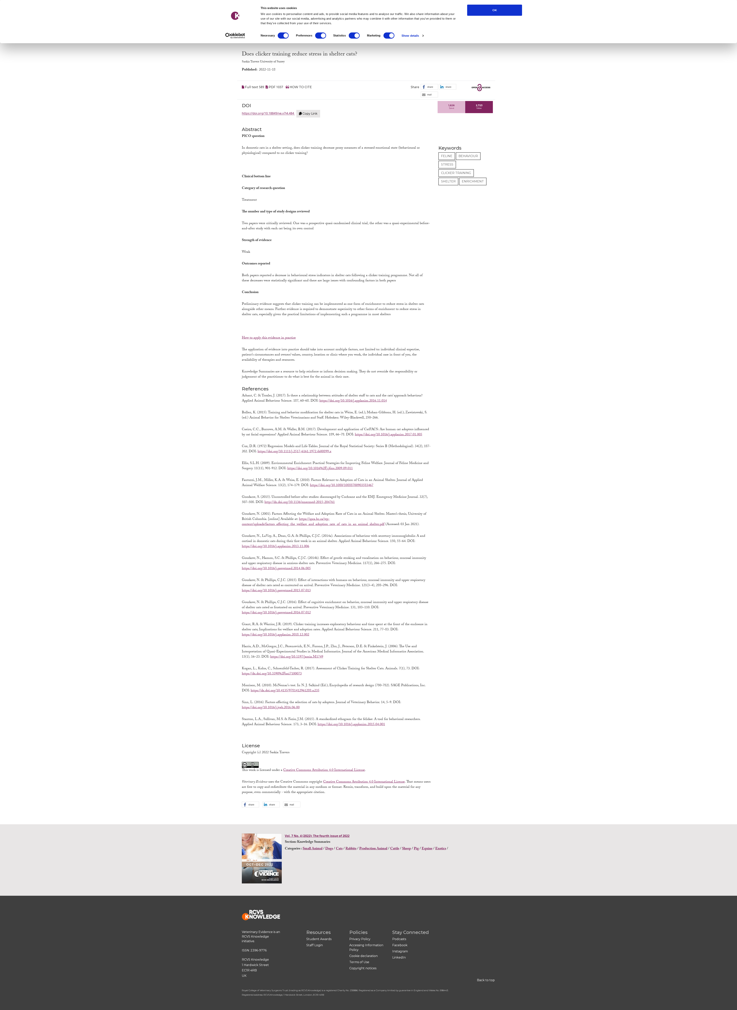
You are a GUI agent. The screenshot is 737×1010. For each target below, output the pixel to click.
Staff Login (314, 945)
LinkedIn (399, 957)
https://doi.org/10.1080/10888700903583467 (341, 486)
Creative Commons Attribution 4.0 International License (324, 770)
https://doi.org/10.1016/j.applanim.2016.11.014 (353, 401)
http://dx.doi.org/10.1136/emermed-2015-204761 (299, 502)
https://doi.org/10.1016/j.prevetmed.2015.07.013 (276, 591)
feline (446, 156)
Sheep (406, 849)
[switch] (320, 35)
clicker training (456, 173)
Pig (416, 849)
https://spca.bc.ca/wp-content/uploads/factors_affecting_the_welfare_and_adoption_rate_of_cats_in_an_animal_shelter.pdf (313, 522)
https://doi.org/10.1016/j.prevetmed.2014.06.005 (276, 569)
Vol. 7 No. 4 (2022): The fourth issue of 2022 (317, 836)
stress (447, 164)
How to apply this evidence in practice (269, 338)
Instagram (400, 951)
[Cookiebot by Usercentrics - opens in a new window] (235, 36)
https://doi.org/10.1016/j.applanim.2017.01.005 (388, 435)
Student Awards (318, 939)
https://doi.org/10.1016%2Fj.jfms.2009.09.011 (320, 469)
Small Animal (312, 849)
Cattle (394, 849)
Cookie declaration (363, 956)
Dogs (329, 849)
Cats (339, 849)
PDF (272, 87)
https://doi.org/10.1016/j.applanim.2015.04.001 (351, 725)
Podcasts (399, 939)
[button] (429, 87)
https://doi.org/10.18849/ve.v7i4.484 (268, 113)
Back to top (486, 980)
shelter (448, 181)
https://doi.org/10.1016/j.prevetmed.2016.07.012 (276, 613)
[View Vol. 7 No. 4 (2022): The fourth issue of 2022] (262, 860)
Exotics (440, 849)
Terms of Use (359, 962)
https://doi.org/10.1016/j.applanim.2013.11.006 (275, 547)
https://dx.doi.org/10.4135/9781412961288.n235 (285, 691)
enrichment (473, 181)
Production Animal (373, 849)
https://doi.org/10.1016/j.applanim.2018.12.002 (275, 635)
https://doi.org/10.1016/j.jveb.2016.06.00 (271, 708)
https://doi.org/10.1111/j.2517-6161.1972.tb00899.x (294, 452)
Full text (251, 87)
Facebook (399, 945)
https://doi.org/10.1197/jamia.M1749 (296, 657)
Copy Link (309, 113)
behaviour (468, 156)
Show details (410, 35)
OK (494, 10)
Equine (427, 849)
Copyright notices (362, 968)
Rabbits (350, 849)
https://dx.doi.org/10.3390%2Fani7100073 (272, 674)
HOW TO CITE (300, 87)
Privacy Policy (359, 939)
